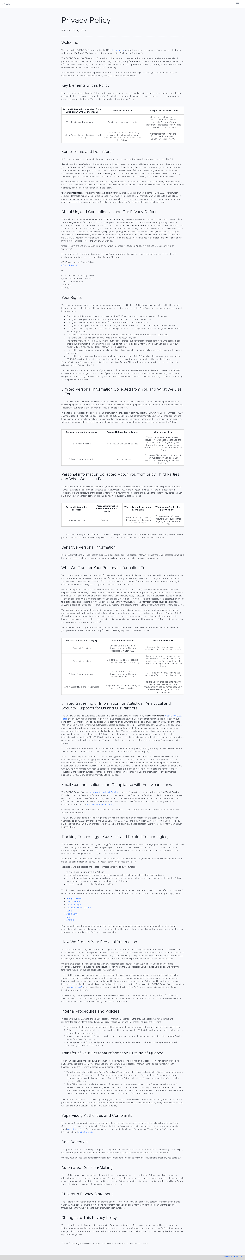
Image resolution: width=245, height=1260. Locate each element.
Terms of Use (228, 1256)
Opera (69, 910)
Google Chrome (74, 898)
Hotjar (64, 718)
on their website (74, 1129)
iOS (68, 917)
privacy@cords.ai (69, 265)
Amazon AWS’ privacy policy (100, 804)
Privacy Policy (238, 1256)
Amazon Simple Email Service (104, 792)
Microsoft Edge (73, 904)
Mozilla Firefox (73, 901)
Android (70, 920)
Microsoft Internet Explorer (78, 907)
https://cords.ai (117, 50)
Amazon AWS (75, 987)
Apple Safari (72, 913)
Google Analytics (173, 715)
